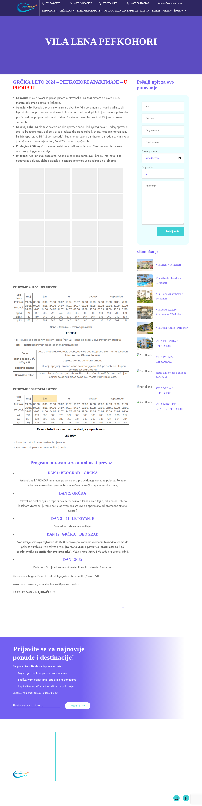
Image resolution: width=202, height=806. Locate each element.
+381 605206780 (139, 3)
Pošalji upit (172, 231)
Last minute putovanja (161, 745)
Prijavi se (75, 705)
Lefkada (122, 763)
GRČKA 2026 (66, 11)
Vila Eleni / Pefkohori (168, 264)
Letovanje (48, 11)
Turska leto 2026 (116, 751)
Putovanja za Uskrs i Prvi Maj (78, 751)
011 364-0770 (52, 3)
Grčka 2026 (119, 745)
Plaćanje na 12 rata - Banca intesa (161, 753)
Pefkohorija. (54, 103)
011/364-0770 (23, 745)
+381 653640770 (83, 3)
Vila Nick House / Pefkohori (172, 327)
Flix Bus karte (156, 768)
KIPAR (166, 11)
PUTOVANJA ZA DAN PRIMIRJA (121, 11)
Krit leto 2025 (118, 757)
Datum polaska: (150, 151)
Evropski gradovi (88, 11)
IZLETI (144, 11)
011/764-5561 (109, 3)
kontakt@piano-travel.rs (169, 3)
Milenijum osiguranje (161, 762)
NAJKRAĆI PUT (45, 592)
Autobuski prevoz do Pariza (161, 776)
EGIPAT (156, 11)
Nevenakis (74, 98)
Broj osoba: (148, 167)
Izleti (62, 763)
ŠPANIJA (178, 11)
